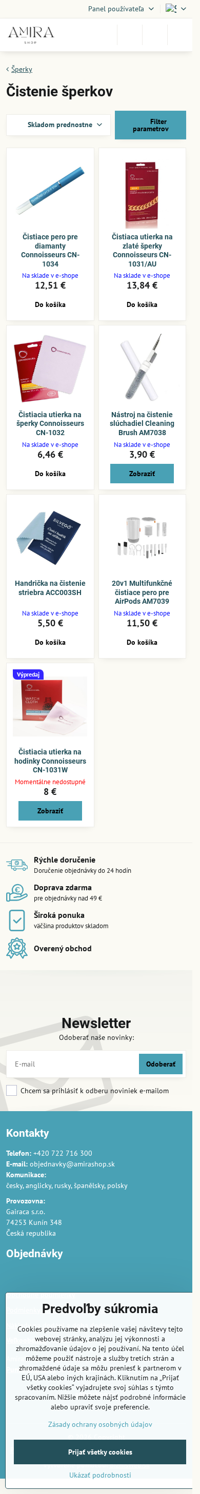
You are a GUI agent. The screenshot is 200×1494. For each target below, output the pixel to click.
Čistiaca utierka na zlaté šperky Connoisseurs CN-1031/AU (142, 250)
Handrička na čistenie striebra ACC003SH (50, 588)
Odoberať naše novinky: (96, 1037)
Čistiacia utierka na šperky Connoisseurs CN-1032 (50, 424)
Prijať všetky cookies (100, 1452)
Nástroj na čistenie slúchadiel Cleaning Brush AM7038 (142, 424)
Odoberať (160, 1064)
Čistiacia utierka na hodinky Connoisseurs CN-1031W (50, 761)
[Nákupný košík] (155, 35)
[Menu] (180, 35)
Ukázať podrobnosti (100, 1475)
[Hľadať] (129, 35)
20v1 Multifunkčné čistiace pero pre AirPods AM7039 (142, 592)
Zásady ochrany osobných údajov (100, 1424)
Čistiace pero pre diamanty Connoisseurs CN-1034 (50, 250)
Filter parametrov (151, 125)
